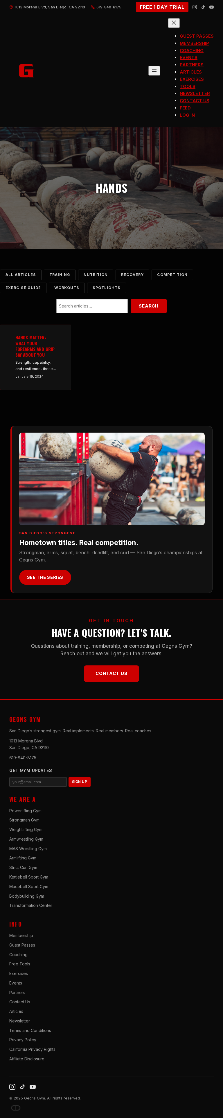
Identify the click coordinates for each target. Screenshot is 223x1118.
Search (149, 306)
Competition (172, 274)
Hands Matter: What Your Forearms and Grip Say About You (35, 346)
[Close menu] (174, 23)
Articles (16, 1011)
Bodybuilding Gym (26, 896)
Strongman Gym (24, 819)
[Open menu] (154, 71)
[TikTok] (203, 7)
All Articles (21, 274)
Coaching (18, 954)
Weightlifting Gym (25, 829)
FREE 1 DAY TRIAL (162, 7)
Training (59, 274)
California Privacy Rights (32, 1049)
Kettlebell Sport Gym (28, 876)
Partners (17, 992)
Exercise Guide (23, 288)
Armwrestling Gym (26, 839)
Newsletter (19, 1020)
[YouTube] (211, 7)
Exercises (18, 973)
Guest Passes (22, 945)
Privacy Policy (22, 1039)
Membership (21, 935)
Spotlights (107, 288)
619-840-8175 (22, 757)
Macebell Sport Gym (28, 886)
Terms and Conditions (30, 1030)
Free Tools (19, 963)
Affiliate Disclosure (26, 1058)
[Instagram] (195, 7)
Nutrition (96, 274)
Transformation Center (30, 905)
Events (15, 982)
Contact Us (111, 673)
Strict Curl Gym (23, 867)
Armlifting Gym (22, 857)
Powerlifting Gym (25, 810)
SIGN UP (79, 782)
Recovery (132, 274)
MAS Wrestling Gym (28, 848)
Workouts (66, 288)
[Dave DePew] (15, 1108)
